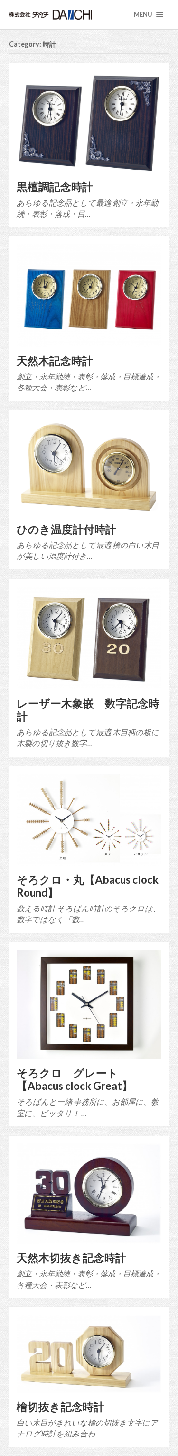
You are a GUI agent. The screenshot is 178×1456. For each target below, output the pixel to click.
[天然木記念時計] (89, 295)
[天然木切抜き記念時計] (89, 1193)
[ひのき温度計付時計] (89, 466)
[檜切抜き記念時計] (89, 1354)
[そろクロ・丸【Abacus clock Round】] (89, 820)
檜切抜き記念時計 (60, 1406)
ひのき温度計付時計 (66, 529)
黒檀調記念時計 (55, 186)
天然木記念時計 (55, 360)
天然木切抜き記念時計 (71, 1257)
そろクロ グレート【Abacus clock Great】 (75, 1079)
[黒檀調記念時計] (89, 122)
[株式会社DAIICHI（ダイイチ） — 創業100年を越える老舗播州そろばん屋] (66, 15)
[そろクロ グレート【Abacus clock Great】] (89, 1004)
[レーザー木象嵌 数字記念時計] (89, 638)
